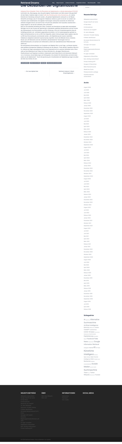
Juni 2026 (86, 92)
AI (84, 319)
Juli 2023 (86, 181)
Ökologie (43, 62)
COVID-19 (87, 332)
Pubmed (95, 359)
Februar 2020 (87, 272)
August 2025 (87, 116)
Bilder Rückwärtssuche (90, 66)
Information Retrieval (91, 344)
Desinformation (92, 334)
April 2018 (86, 306)
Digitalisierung (25, 62)
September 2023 (88, 176)
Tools (89, 372)
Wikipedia (87, 374)
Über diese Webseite (46, 396)
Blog (53, 2)
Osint (92, 359)
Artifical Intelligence (91, 325)
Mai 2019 (86, 280)
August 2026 (87, 87)
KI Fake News (87, 24)
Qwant (99, 359)
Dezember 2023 (88, 168)
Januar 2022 (87, 218)
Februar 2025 (87, 131)
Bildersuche (92, 327)
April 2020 (86, 267)
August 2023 (87, 178)
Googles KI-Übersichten (90, 64)
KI (95, 347)
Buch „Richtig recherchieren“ (91, 59)
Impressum (65, 398)
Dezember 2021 (88, 220)
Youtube (97, 374)
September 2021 (88, 225)
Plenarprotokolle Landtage (91, 72)
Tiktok (86, 372)
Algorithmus (88, 319)
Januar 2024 (87, 165)
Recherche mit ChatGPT (90, 29)
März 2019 (86, 285)
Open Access (87, 357)
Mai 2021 (86, 236)
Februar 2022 (87, 215)
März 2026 (87, 100)
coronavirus (93, 329)
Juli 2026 (86, 90)
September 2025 (88, 113)
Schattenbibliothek (87, 364)
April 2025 (86, 126)
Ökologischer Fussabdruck (54, 62)
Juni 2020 (86, 262)
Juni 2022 (86, 212)
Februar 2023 (87, 194)
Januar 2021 (87, 246)
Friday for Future (35, 62)
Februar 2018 (87, 309)
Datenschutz (86, 334)
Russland (92, 361)
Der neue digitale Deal (32, 71)
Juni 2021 (86, 233)
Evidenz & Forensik (70, 2)
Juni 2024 (86, 152)
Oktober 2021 (87, 223)
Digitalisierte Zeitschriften (91, 56)
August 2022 (87, 207)
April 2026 (86, 97)
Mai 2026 (86, 95)
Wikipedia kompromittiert (91, 19)
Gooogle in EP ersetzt (90, 44)
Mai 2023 (86, 186)
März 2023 (87, 191)
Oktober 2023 (87, 173)
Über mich (44, 398)
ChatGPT (87, 329)
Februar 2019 (87, 288)
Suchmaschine (90, 370)
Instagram (86, 347)
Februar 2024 (87, 163)
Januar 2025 (87, 134)
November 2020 (88, 251)
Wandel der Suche (88, 69)
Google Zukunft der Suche (91, 22)
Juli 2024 (86, 150)
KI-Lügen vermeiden (89, 53)
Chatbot (97, 327)
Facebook (90, 339)
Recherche (87, 361)
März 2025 (87, 129)
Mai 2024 (86, 155)
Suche (95, 367)
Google (97, 341)
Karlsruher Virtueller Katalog (91, 35)
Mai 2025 (86, 124)
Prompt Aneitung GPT (89, 61)
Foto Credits (65, 399)
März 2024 (87, 160)
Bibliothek (86, 327)
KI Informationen (88, 27)
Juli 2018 (86, 304)
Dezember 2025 (88, 108)
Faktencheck (91, 341)
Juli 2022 (86, 210)
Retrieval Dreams (30, 2)
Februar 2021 (87, 244)
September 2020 (88, 257)
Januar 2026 (87, 105)
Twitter (92, 372)
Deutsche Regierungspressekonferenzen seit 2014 (92, 49)
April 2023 (86, 189)
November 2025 (88, 111)
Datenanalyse (97, 332)
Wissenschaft (92, 374)
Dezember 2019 (88, 278)
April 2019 (86, 283)
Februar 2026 (87, 103)
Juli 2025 (86, 118)
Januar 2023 (87, 197)
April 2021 (86, 238)
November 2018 (88, 296)
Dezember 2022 (88, 199)
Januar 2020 (87, 275)
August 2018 (87, 301)
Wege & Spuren (60, 2)
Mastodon (96, 354)
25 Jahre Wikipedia (89, 32)
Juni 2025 (86, 121)
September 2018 (88, 298)
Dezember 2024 (88, 137)
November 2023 (88, 171)
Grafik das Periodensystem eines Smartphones (55, 15)
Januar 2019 (87, 291)
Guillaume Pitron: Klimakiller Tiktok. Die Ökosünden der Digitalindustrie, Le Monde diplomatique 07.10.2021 (49, 11)
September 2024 (88, 144)
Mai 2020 (86, 265)
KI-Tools (98, 347)
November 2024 (88, 139)
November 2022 (88, 202)
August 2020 (87, 259)
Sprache (91, 367)
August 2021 (87, 228)
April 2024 (86, 158)
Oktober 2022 (87, 204)
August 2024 (87, 147)
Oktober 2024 (87, 142)
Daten (99, 2)
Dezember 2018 (88, 293)
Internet (91, 347)
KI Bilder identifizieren (89, 37)
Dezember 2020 (88, 249)
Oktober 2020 (87, 254)
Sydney (49, 439)
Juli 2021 (86, 231)
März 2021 (86, 241)
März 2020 (87, 270)
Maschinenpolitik (92, 2)
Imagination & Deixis (81, 2)
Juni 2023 (86, 184)
